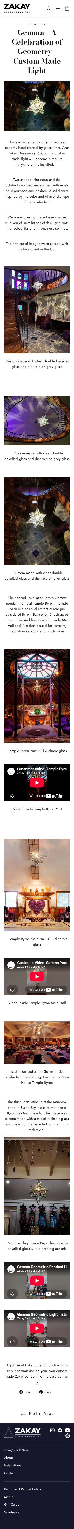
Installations (12, 1465)
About (8, 1457)
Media (8, 1497)
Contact (9, 1473)
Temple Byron (43, 603)
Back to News (40, 1413)
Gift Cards (11, 1504)
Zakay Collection (16, 1450)
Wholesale (12, 1512)
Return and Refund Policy (22, 1489)
